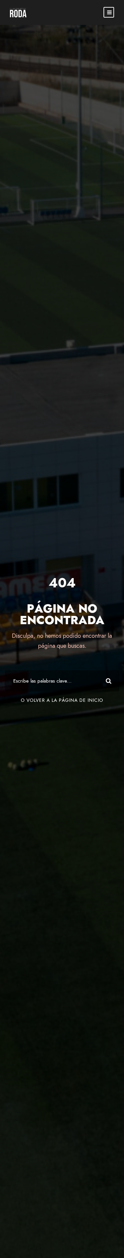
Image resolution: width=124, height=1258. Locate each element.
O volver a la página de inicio (62, 700)
